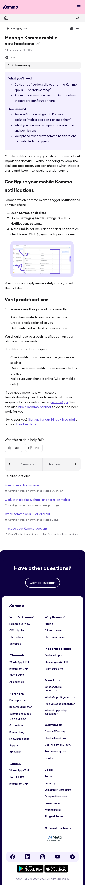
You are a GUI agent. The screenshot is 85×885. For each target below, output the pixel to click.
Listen (12, 57)
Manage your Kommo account (26, 528)
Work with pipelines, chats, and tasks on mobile (37, 500)
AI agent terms (54, 816)
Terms (48, 776)
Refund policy (53, 809)
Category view (19, 28)
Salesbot (15, 643)
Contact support (43, 583)
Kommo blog (16, 732)
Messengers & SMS (56, 662)
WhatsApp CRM (19, 662)
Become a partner (20, 706)
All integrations (54, 668)
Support (14, 745)
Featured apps (54, 655)
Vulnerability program (58, 789)
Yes (16, 448)
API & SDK (15, 752)
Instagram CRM (18, 668)
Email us (49, 758)
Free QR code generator (60, 703)
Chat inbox (16, 637)
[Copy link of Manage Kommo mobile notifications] (38, 44)
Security (50, 783)
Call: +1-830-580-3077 (58, 744)
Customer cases (55, 637)
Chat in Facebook (55, 738)
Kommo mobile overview (22, 485)
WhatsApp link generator (53, 688)
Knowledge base (19, 738)
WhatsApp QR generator (60, 697)
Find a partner (18, 700)
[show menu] (79, 7)
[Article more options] (77, 28)
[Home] (10, 7)
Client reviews (53, 630)
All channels (16, 681)
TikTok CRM (16, 675)
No (37, 448)
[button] (24, 464)
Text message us (55, 751)
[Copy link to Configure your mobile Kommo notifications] (41, 190)
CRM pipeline (17, 630)
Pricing (49, 623)
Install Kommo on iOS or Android (27, 514)
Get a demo (16, 725)
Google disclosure (56, 796)
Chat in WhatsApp (56, 731)
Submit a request (20, 713)
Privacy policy (53, 802)
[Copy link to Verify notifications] (54, 300)
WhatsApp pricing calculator (56, 712)
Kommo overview (19, 623)
